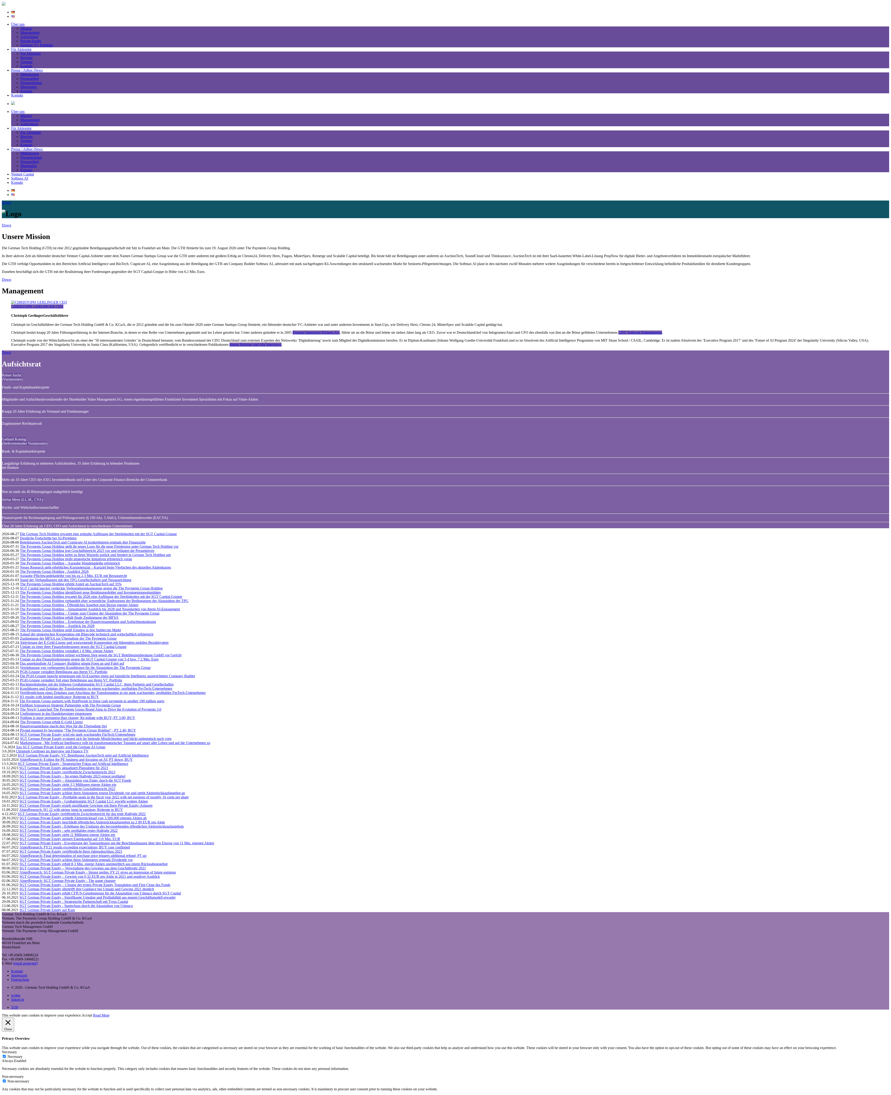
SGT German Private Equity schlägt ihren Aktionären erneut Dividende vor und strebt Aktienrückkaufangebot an (102, 793)
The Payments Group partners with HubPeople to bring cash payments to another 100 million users (91, 701)
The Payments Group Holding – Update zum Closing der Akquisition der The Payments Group (89, 613)
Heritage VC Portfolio (36, 45)
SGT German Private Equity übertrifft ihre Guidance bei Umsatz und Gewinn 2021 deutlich (86, 889)
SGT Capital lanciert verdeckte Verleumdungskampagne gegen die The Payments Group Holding (91, 588)
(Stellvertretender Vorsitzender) (24, 443)
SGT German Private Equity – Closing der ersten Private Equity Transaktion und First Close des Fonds (94, 885)
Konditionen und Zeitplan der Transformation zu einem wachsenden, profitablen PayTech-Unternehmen (96, 688)
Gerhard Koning (14, 439)
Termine (26, 62)
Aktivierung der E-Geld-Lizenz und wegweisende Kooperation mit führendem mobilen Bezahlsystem (94, 643)
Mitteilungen (29, 74)
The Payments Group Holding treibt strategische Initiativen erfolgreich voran (76, 559)
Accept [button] (87, 1015)
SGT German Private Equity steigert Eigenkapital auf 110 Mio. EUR (69, 839)
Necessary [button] (9, 1052)
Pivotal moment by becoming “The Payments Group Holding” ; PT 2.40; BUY (78, 730)
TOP (14, 1007)
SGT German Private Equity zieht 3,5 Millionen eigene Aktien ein (67, 785)
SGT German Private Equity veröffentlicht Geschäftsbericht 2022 (67, 789)
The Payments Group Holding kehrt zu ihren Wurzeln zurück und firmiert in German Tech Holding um (95, 555)
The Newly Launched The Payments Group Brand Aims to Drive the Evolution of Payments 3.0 (90, 709)
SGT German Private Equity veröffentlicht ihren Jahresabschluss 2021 (70, 851)
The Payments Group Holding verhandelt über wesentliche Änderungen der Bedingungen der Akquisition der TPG (104, 601)
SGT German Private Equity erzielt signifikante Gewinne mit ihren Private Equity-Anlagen (85, 805)
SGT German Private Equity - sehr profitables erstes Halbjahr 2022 (68, 831)
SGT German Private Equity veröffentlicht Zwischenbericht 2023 (67, 772)
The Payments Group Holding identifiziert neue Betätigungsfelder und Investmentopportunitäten (90, 592)
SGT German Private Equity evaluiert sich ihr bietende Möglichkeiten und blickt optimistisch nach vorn (95, 739)
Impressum (19, 975)
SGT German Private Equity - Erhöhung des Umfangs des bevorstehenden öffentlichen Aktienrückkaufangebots (101, 826)
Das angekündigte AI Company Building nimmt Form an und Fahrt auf (72, 663)
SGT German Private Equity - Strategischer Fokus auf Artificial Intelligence (73, 764)
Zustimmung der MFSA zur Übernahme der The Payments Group (68, 638)
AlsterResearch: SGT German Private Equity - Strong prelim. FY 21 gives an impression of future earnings (97, 872)
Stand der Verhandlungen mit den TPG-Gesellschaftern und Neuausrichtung (75, 580)
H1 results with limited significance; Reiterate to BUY (59, 697)
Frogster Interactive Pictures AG (316, 332)
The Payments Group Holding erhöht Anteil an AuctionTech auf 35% (71, 584)
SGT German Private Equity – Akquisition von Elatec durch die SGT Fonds (75, 780)
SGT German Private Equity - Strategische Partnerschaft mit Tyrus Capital (73, 902)
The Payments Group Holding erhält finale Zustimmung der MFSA (69, 617)
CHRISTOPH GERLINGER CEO (37, 306)
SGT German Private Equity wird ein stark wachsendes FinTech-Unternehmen (77, 734)
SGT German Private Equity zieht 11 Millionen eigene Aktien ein (67, 835)
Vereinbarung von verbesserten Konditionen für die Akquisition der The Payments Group (85, 668)
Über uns (18, 24)
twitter (15, 995)
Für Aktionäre (21, 49)
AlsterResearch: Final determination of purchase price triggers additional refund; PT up (82, 856)
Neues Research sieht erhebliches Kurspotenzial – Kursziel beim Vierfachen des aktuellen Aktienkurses (95, 567)
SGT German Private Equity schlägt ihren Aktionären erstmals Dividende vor (76, 860)
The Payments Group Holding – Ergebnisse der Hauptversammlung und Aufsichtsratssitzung (88, 622)
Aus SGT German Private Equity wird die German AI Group (60, 747)
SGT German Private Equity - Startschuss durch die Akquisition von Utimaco (76, 906)
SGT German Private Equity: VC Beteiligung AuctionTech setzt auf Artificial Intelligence (83, 755)
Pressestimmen (31, 83)
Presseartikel (29, 79)
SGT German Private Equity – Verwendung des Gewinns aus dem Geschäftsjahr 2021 (82, 868)
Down (6, 202)
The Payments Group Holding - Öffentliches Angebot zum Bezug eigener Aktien (79, 605)
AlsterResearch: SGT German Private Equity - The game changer (67, 881)
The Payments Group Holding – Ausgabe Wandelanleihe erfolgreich (70, 563)
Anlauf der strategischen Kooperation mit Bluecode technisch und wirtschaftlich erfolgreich (86, 634)
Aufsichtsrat (29, 37)
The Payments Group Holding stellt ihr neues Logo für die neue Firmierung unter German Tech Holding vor (99, 546)
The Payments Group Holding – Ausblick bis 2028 (57, 626)
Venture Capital (22, 174)
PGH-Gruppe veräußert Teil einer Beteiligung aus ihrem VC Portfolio (71, 680)
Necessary (15, 1057)
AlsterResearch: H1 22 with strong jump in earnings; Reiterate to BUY (71, 810)
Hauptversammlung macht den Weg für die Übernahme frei (63, 726)
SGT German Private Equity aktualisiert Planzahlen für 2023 (63, 768)
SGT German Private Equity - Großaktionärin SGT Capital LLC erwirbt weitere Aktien (83, 801)
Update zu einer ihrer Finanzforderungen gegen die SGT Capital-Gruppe (73, 647)
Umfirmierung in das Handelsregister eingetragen (56, 714)
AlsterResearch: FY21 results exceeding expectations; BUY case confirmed (74, 847)
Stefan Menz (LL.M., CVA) (22, 500)
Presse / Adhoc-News (27, 70)
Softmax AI (19, 178)
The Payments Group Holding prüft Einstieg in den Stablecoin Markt (70, 630)
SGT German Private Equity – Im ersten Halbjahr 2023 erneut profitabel (72, 776)
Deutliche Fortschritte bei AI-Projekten (48, 538)
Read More (101, 1015)
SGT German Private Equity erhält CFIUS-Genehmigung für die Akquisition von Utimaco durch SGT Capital (100, 893)
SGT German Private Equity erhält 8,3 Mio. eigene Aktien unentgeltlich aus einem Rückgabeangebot (93, 864)
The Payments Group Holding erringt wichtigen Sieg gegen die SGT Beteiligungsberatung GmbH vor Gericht (100, 655)
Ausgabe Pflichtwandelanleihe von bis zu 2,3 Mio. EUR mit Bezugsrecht (73, 576)
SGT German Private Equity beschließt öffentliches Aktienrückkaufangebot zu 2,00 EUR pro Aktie (92, 822)
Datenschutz (20, 980)
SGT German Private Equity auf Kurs (47, 910)
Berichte (26, 58)
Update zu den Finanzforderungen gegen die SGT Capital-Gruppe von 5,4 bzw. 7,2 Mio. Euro (89, 659)
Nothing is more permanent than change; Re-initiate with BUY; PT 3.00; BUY (77, 718)
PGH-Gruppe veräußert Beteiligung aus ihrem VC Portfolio (63, 672)
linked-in (17, 999)
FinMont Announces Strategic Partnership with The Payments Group (70, 705)
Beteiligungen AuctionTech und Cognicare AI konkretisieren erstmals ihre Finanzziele (83, 542)
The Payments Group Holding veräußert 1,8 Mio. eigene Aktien (66, 651)
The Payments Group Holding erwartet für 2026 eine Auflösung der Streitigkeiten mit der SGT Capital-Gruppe (101, 597)
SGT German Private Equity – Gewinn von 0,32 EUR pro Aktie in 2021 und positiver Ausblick (89, 876)
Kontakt (26, 66)
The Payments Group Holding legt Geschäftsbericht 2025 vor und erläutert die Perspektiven (87, 551)
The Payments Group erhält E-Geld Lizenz (51, 722)
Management (29, 33)
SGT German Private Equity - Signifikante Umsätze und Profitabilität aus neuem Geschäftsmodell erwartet (97, 897)
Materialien (28, 87)
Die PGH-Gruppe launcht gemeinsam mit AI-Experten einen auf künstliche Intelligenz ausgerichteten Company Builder (107, 676)
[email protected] (25, 963)
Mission (26, 28)
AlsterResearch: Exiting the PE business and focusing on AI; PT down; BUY (76, 759)
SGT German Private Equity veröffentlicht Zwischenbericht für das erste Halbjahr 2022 (82, 814)
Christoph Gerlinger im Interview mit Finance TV (52, 751)
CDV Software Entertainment (640, 332)
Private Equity (30, 41)
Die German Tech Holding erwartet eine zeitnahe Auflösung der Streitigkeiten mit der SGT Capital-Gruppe (98, 534)
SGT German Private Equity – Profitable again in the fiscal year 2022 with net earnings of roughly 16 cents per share (103, 797)
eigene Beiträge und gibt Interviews (255, 345)
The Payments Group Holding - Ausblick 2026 (54, 571)
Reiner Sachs (11, 375)
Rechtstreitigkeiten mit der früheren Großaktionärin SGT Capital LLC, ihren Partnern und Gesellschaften (97, 684)
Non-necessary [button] (13, 1077)
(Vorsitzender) (12, 379)
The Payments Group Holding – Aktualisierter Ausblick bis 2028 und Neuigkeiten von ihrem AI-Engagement (100, 609)
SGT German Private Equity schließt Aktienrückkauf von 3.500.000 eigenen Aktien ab (83, 818)
